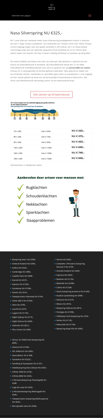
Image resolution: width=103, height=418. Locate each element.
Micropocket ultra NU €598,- (24, 406)
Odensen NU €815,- (21, 325)
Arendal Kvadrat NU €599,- (68, 271)
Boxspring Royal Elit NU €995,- (70, 328)
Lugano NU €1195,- (20, 313)
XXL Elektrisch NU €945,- (23, 351)
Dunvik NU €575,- (20, 280)
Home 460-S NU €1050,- (22, 300)
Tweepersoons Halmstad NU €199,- (28, 296)
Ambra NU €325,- (20, 267)
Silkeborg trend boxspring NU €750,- (72, 316)
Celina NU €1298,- (64, 287)
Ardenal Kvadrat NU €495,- (24, 263)
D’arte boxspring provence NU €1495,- (73, 291)
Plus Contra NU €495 (21, 329)
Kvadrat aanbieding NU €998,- (70, 295)
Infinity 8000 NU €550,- (22, 376)
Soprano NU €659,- (64, 275)
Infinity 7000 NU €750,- (22, 372)
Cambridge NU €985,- (22, 272)
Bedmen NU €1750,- (65, 279)
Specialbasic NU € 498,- (22, 355)
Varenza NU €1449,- (21, 347)
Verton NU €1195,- (64, 320)
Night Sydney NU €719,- (23, 317)
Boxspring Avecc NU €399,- (24, 259)
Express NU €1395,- (21, 284)
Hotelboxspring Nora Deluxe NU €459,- (29, 367)
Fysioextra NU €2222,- (22, 359)
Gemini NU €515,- (20, 292)
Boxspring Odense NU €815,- (69, 308)
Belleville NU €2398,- (65, 283)
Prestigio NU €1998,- (65, 312)
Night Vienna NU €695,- (22, 321)
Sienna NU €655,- (64, 259)
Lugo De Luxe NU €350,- (23, 387)
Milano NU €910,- (64, 304)
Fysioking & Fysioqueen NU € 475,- (27, 363)
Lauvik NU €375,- (19, 309)
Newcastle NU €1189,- (66, 324)
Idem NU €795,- (19, 305)
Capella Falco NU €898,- (22, 276)
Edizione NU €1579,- (65, 299)
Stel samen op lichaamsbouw (51, 94)
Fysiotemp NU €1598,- (22, 288)
